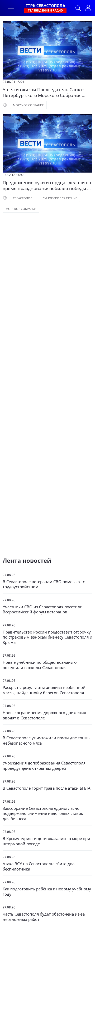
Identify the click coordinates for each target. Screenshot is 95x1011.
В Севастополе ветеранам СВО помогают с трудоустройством (44, 584)
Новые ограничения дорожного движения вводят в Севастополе (44, 715)
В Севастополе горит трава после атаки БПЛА (47, 788)
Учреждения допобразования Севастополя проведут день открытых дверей (44, 766)
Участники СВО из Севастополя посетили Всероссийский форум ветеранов (43, 609)
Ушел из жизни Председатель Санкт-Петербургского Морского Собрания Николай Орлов (43, 92)
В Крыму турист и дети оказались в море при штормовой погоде (46, 841)
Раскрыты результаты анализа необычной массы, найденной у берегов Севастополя (44, 690)
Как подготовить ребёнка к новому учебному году (47, 891)
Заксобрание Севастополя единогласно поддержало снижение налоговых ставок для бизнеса (43, 813)
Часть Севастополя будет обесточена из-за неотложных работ (44, 917)
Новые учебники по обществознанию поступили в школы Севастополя (40, 665)
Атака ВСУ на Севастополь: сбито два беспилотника (38, 866)
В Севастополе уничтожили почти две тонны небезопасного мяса (47, 740)
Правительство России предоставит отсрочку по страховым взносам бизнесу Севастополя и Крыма (47, 637)
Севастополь (23, 198)
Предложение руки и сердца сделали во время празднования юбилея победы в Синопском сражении (47, 185)
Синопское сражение (60, 198)
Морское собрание (28, 105)
